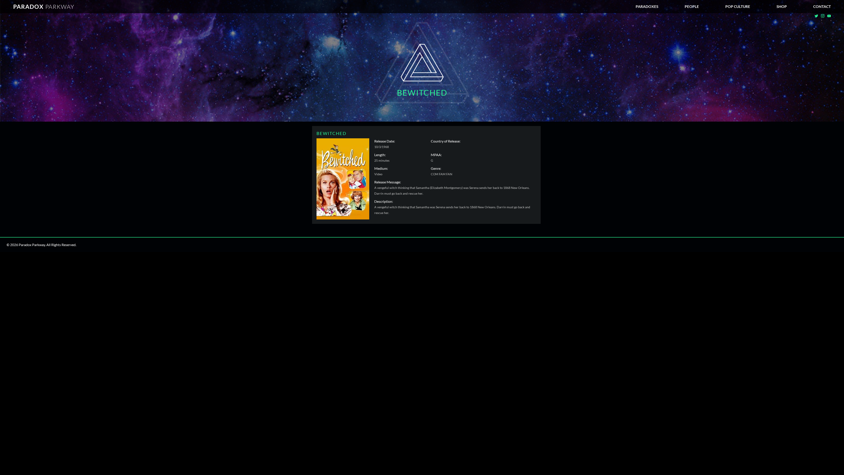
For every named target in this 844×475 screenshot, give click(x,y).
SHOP (782, 6)
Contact (822, 6)
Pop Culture (737, 6)
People (692, 6)
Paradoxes (647, 6)
